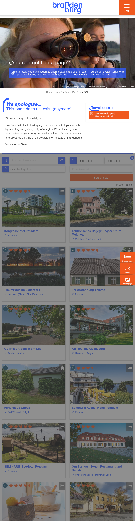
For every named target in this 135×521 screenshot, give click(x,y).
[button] (127, 279)
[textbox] (20, 169)
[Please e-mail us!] (109, 114)
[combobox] (33, 160)
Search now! (101, 177)
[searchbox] (26, 160)
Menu (126, 11)
